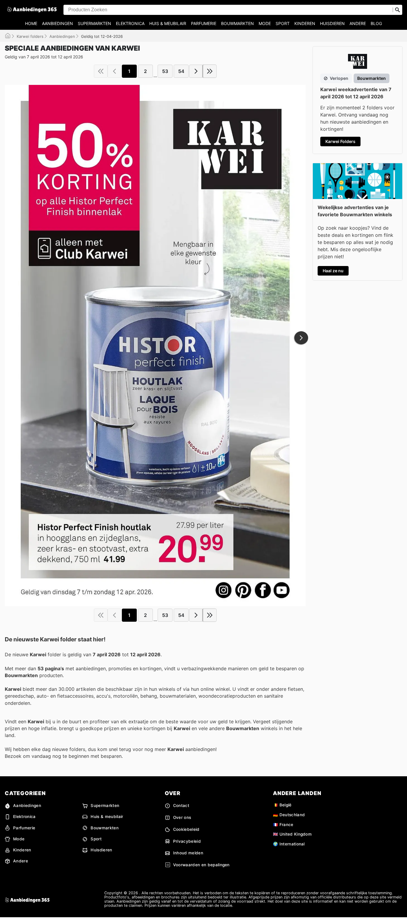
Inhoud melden (188, 852)
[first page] (101, 71)
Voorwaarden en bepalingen (201, 864)
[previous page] (114, 71)
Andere (357, 23)
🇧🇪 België (282, 805)
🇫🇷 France (283, 824)
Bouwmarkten (237, 23)
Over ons (182, 817)
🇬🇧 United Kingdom (292, 834)
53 (165, 71)
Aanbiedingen (57, 23)
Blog (376, 23)
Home (31, 23)
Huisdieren (332, 23)
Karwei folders (30, 36)
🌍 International (289, 844)
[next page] (196, 71)
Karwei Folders (340, 141)
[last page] (210, 71)
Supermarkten (94, 23)
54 (181, 71)
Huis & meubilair (167, 23)
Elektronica (130, 23)
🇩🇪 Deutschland (289, 814)
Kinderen (304, 23)
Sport (283, 23)
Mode (265, 23)
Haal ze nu (333, 270)
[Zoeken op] (397, 10)
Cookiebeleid (186, 829)
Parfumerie (203, 23)
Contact (181, 805)
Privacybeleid (187, 841)
